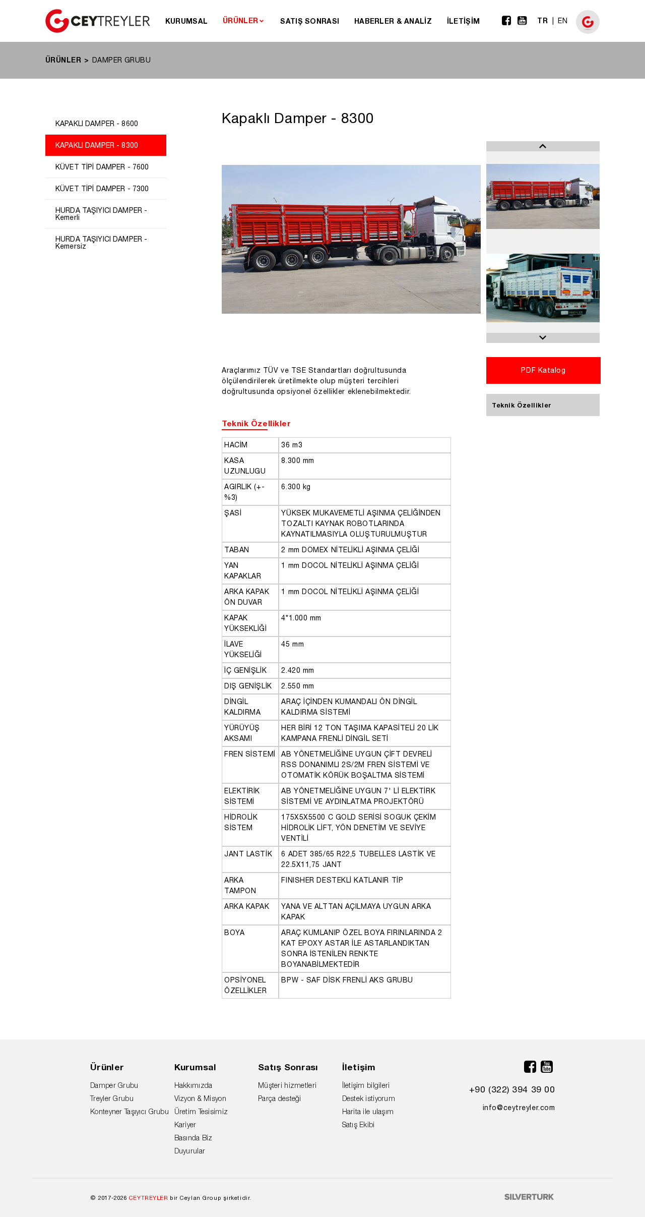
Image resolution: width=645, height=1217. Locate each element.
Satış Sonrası (288, 1067)
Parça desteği (279, 1098)
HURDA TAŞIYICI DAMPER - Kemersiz (101, 242)
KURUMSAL (186, 21)
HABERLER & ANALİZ (393, 21)
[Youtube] (522, 20)
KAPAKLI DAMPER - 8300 (96, 145)
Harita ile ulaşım (368, 1111)
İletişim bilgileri (366, 1085)
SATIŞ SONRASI (309, 21)
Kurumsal (195, 1067)
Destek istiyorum (368, 1098)
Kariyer (185, 1124)
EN (562, 21)
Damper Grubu (114, 1085)
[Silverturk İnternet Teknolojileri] (529, 1197)
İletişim (359, 1067)
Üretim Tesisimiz (201, 1111)
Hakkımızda (193, 1085)
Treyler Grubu (112, 1098)
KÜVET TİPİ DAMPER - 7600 (102, 167)
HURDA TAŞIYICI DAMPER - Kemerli (101, 213)
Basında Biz (193, 1137)
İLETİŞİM (463, 21)
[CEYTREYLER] (97, 30)
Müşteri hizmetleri (287, 1085)
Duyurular (190, 1150)
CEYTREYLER (148, 1197)
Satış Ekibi (358, 1124)
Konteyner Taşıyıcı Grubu (129, 1111)
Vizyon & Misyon (200, 1098)
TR (542, 20)
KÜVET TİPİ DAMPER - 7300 (102, 189)
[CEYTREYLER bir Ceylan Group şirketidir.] (588, 31)
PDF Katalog (543, 370)
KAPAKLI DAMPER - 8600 (96, 124)
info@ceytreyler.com (519, 1107)
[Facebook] (506, 20)
